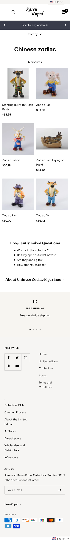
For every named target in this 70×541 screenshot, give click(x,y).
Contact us (46, 368)
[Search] (13, 12)
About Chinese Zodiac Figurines (33, 279)
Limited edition (48, 361)
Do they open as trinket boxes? (36, 255)
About (43, 375)
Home (42, 354)
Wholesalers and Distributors (14, 448)
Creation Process (15, 412)
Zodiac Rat (43, 105)
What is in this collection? (33, 250)
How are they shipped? (31, 264)
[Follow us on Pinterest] (8, 366)
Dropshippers (12, 438)
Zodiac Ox (42, 215)
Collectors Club (14, 405)
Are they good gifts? (30, 260)
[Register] (59, 490)
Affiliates (10, 431)
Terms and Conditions (45, 385)
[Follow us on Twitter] (17, 357)
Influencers (11, 457)
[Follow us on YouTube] (17, 366)
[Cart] (64, 12)
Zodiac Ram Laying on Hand (50, 162)
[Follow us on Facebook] (8, 357)
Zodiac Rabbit (11, 160)
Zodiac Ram (9, 215)
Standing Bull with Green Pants (17, 107)
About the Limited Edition (15, 422)
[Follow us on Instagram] (25, 357)
